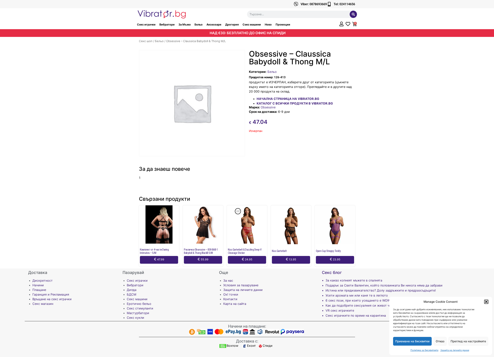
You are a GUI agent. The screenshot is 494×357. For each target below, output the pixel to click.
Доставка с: (247, 341)
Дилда (131, 290)
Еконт (251, 346)
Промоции (283, 24)
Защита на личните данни (454, 350)
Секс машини (252, 24)
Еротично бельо (139, 304)
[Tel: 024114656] (329, 4)
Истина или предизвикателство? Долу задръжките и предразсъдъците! (381, 290)
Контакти (230, 299)
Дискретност (42, 280)
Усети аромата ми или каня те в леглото (357, 295)
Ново (268, 24)
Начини (38, 285)
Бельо (199, 24)
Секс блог (332, 272)
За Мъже (184, 24)
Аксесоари (213, 24)
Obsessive (268, 107)
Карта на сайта (234, 304)
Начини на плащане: (247, 326)
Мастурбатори (138, 313)
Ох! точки (230, 294)
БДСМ (131, 294)
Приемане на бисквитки (412, 341)
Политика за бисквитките (424, 350)
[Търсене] (353, 14)
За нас (228, 280)
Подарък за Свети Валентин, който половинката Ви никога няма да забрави (384, 285)
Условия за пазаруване (240, 285)
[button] (486, 302)
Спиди (267, 346)
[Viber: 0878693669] (296, 4)
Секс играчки (146, 24)
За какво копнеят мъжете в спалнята (354, 280)
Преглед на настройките (468, 341)
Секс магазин (42, 304)
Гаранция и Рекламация (50, 294)
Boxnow (232, 346)
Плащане (39, 290)
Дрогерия (232, 24)
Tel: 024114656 (344, 4)
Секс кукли (135, 318)
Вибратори (167, 24)
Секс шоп (145, 41)
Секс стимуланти (140, 308)
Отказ (440, 341)
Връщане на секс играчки (52, 299)
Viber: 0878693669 (314, 4)
